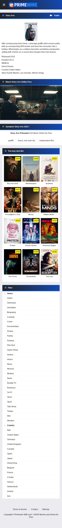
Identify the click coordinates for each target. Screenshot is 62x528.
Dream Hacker (31, 245)
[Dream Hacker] (31, 231)
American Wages (49, 245)
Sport (9, 402)
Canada (10, 449)
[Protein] (12, 231)
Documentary (13, 326)
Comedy (10, 317)
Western (10, 421)
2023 (12, 57)
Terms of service (20, 509)
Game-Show (12, 350)
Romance (11, 388)
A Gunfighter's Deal (12, 214)
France (10, 472)
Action (10, 298)
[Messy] (31, 200)
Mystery (10, 373)
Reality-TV (11, 383)
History (10, 355)
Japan (10, 458)
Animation (11, 307)
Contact (34, 509)
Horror (10, 359)
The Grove (12, 276)
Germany (11, 439)
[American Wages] (49, 231)
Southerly (49, 183)
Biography (11, 312)
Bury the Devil (12, 183)
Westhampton (31, 183)
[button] (31, 102)
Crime (9, 322)
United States (15, 70)
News (9, 378)
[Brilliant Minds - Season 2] (49, 200)
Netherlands (12, 486)
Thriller (10, 411)
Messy (31, 214)
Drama (10, 66)
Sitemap (45, 509)
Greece (10, 482)
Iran (8, 496)
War (9, 416)
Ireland (10, 491)
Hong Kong (12, 463)
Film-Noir (11, 345)
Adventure (11, 303)
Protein (12, 245)
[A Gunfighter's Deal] (12, 200)
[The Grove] (12, 262)
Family (10, 336)
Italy (9, 430)
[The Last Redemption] (49, 262)
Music (9, 364)
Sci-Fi (9, 392)
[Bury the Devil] (12, 169)
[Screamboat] (31, 262)
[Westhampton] (31, 169)
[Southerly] (49, 169)
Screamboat (31, 276)
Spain (9, 454)
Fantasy (10, 341)
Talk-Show (11, 406)
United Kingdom (14, 444)
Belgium (10, 468)
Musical (10, 369)
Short (9, 397)
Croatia (10, 477)
